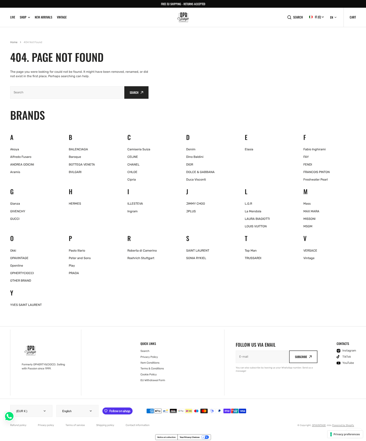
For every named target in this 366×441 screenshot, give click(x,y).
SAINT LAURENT (197, 250)
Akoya (14, 149)
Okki (13, 250)
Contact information (137, 425)
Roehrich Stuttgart (140, 258)
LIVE (12, 17)
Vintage (62, 17)
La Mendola (253, 211)
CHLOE (132, 172)
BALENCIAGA (78, 149)
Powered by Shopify (343, 425)
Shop (23, 17)
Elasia (249, 149)
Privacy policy (46, 425)
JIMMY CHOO (195, 203)
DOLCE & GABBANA (200, 172)
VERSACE (310, 250)
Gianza (15, 203)
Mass (307, 203)
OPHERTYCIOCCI (22, 273)
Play (72, 265)
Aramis (15, 172)
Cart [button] (353, 17)
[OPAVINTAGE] (183, 17)
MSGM (307, 226)
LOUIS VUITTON (256, 226)
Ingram (132, 211)
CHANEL (133, 164)
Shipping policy (105, 425)
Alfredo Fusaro (20, 157)
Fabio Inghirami (314, 149)
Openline (16, 265)
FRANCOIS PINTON (316, 172)
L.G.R (248, 203)
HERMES (75, 203)
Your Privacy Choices (190, 437)
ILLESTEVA (135, 203)
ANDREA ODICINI (22, 164)
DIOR (189, 164)
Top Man (251, 250)
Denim (190, 149)
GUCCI (14, 219)
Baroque (75, 157)
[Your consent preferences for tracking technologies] (345, 434)
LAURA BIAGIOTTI (257, 219)
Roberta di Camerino (142, 250)
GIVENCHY (17, 211)
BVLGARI (75, 172)
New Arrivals (43, 17)
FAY (306, 157)
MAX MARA (311, 211)
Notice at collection (166, 437)
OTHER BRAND (20, 280)
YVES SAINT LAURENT (26, 305)
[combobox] (67, 92)
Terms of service (75, 425)
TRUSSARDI (253, 258)
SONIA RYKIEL (196, 258)
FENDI (307, 164)
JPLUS (191, 211)
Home (13, 42)
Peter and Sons (80, 258)
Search (298, 17)
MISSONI (309, 219)
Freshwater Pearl (315, 179)
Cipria (131, 179)
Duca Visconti (196, 179)
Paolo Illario (77, 250)
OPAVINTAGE (19, 258)
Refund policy (18, 425)
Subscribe (301, 357)
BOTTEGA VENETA (82, 164)
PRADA (74, 273)
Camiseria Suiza (138, 149)
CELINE (132, 157)
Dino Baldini (194, 157)
